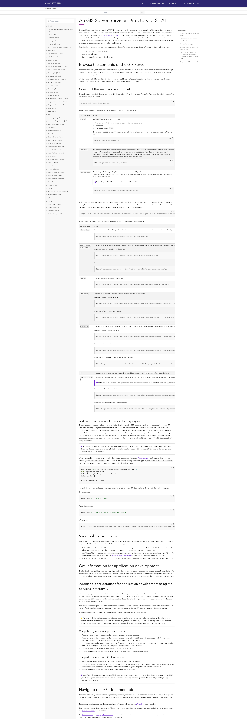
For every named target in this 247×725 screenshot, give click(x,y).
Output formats (54, 38)
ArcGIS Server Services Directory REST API (61, 30)
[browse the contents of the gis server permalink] (147, 64)
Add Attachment (143, 458)
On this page (182, 30)
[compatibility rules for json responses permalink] (126, 657)
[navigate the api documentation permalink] (138, 689)
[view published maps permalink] (118, 536)
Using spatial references (56, 41)
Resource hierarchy (55, 44)
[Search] (142, 12)
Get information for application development (189, 48)
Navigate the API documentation (190, 62)
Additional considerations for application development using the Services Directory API (190, 55)
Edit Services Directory (111, 35)
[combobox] (60, 21)
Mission (54, 8)
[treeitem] (60, 35)
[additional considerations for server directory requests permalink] (143, 421)
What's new (52, 34)
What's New (140, 704)
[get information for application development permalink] (160, 566)
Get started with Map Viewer (121, 555)
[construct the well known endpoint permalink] (131, 89)
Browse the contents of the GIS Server (189, 34)
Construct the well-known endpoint (189, 40)
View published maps (186, 44)
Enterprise (47, 8)
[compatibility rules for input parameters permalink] (126, 631)
